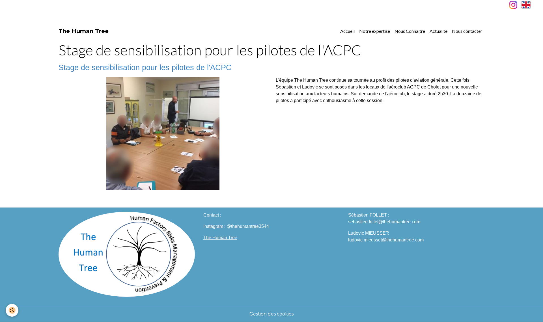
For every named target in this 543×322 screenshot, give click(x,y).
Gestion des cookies (271, 314)
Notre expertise (374, 31)
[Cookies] (12, 310)
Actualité (438, 31)
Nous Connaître (410, 31)
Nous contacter (467, 31)
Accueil (347, 31)
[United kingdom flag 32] (526, 4)
